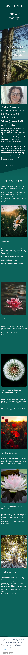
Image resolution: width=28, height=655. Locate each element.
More (4, 649)
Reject (11, 653)
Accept (5, 653)
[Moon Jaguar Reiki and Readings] (14, 21)
